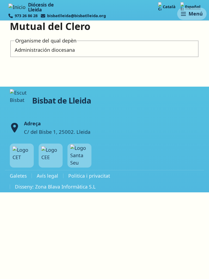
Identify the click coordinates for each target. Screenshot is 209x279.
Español (193, 6)
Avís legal (47, 175)
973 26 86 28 (26, 15)
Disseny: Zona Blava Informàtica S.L (55, 186)
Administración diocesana (45, 50)
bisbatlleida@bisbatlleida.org (76, 15)
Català (169, 6)
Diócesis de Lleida (41, 7)
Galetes (18, 175)
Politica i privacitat (89, 175)
